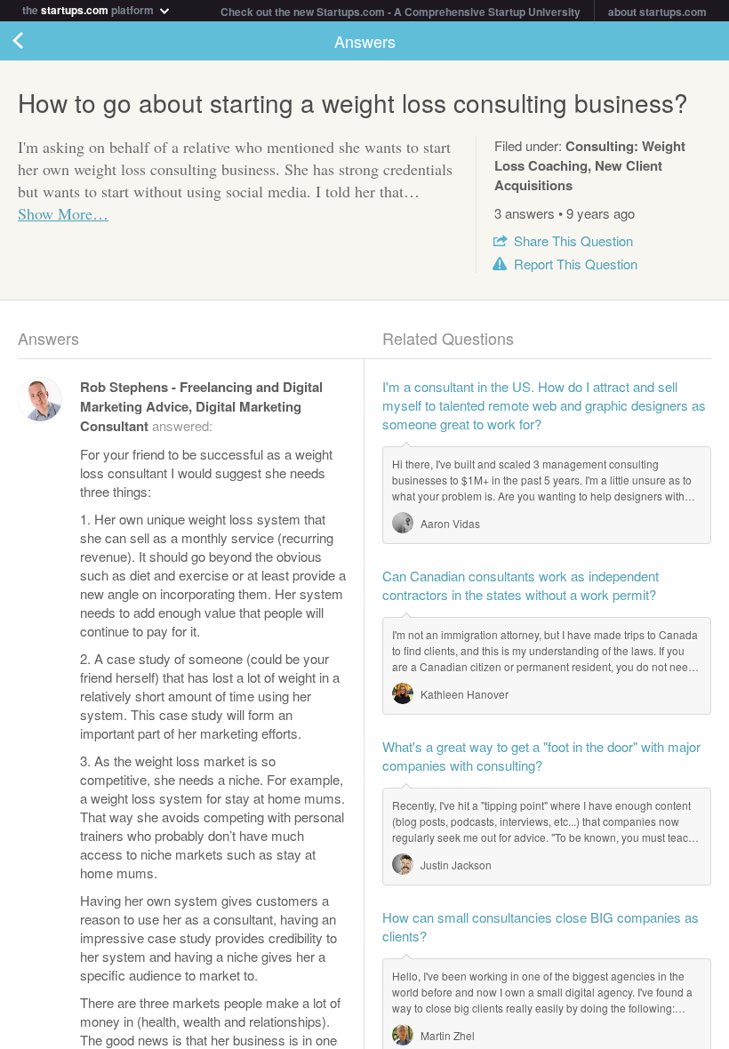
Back (35, 40)
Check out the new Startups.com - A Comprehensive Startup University (400, 12)
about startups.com (657, 12)
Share (573, 240)
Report (575, 263)
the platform (89, 8)
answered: (201, 406)
